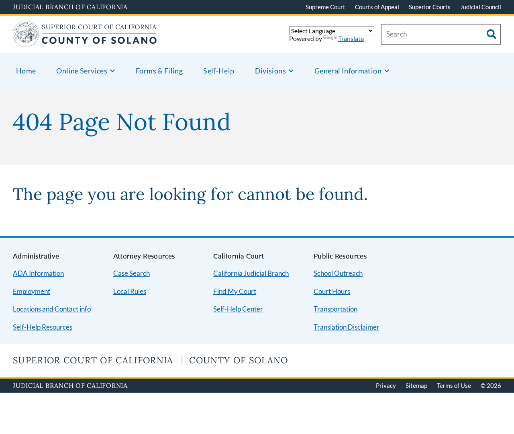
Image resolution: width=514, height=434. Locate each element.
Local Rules (129, 291)
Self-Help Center (238, 309)
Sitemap (416, 385)
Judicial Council (480, 6)
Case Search (131, 273)
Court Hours (332, 291)
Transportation (335, 309)
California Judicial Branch (251, 273)
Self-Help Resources (42, 327)
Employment (31, 291)
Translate (351, 38)
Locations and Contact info (52, 309)
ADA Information (38, 273)
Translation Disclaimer (346, 327)
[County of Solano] (85, 42)
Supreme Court (325, 6)
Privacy (386, 385)
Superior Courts (430, 6)
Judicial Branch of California (70, 7)
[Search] (491, 34)
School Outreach (338, 273)
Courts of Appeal (377, 6)
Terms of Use (454, 385)
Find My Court (234, 291)
